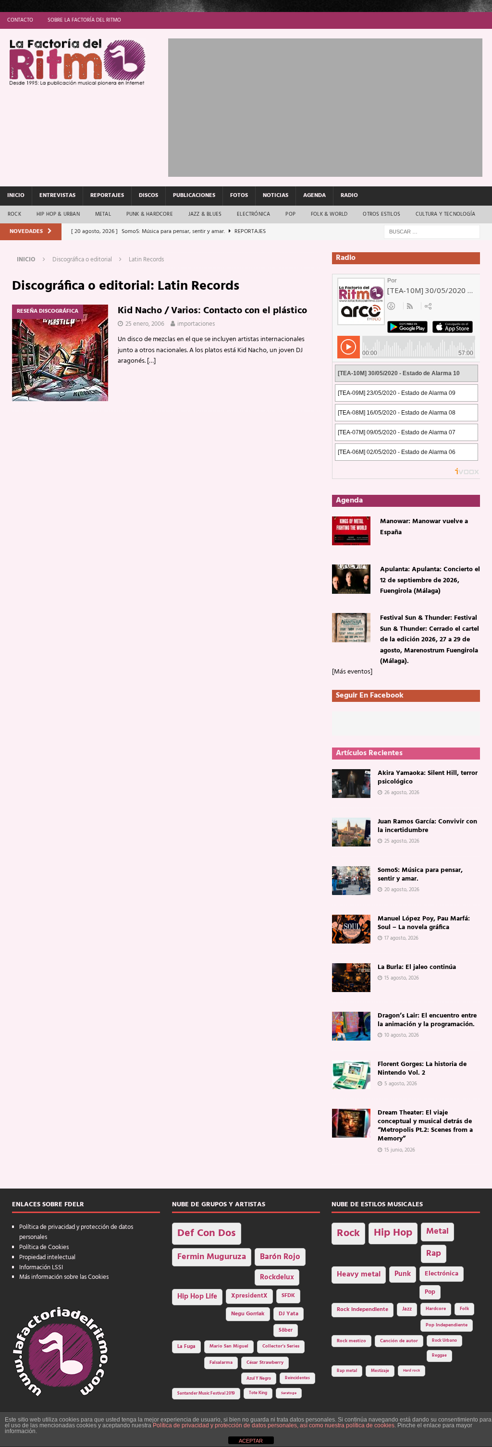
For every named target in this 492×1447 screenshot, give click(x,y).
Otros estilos (381, 214)
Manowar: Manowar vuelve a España (424, 527)
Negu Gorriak (248, 1314)
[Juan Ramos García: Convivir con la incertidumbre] (351, 832)
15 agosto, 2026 (401, 978)
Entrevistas (57, 195)
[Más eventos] (352, 671)
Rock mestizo (351, 1341)
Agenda (314, 195)
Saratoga (288, 1393)
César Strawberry (264, 1362)
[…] (151, 361)
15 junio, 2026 (399, 1150)
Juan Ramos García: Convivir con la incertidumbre (427, 826)
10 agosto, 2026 (401, 1035)
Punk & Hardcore (149, 214)
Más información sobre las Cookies (64, 1277)
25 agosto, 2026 (401, 841)
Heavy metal (359, 1274)
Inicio (16, 195)
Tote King (258, 1393)
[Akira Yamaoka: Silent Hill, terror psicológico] (351, 783)
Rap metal (347, 1370)
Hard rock (411, 1370)
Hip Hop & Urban (58, 214)
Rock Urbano (444, 1340)
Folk (464, 1308)
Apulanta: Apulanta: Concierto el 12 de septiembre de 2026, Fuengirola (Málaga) (430, 580)
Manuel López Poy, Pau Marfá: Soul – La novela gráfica (424, 923)
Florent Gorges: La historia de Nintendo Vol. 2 (422, 1069)
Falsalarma (221, 1363)
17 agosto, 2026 (401, 938)
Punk (402, 1274)
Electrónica (253, 214)
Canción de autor (399, 1341)
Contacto (20, 20)
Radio (349, 195)
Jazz (407, 1309)
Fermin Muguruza (211, 1257)
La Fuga (186, 1347)
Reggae (439, 1355)
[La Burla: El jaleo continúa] (351, 977)
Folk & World (329, 214)
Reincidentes (297, 1378)
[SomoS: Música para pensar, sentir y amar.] (351, 880)
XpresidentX (249, 1296)
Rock (14, 214)
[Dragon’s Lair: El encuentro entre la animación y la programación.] (351, 1026)
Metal (103, 214)
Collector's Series (280, 1346)
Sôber (286, 1330)
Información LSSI (41, 1268)
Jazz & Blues (204, 214)
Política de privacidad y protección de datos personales (76, 1232)
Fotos (239, 195)
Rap (433, 1254)
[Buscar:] (432, 231)
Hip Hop (393, 1233)
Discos (148, 195)
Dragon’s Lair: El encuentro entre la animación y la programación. (427, 1020)
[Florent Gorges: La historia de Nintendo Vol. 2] (351, 1074)
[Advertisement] (330, 105)
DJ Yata (288, 1314)
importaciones (196, 324)
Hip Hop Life (197, 1296)
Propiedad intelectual (47, 1257)
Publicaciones (194, 195)
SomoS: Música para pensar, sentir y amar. (420, 874)
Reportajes (107, 195)
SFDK (288, 1295)
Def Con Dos (206, 1233)
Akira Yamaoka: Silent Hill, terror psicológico (428, 777)
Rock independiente (362, 1309)
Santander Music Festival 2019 (206, 1393)
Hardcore (436, 1309)
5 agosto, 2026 (400, 1083)
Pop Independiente (446, 1325)
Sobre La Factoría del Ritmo (84, 20)
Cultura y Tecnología (445, 214)
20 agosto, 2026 (401, 889)
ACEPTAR (251, 1441)
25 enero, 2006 (144, 324)
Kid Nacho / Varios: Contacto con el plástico (212, 311)
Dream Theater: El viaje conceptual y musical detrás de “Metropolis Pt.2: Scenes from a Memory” (425, 1126)
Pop (290, 214)
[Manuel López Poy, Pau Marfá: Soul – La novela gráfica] (351, 929)
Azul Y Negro (258, 1378)
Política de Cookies (44, 1247)
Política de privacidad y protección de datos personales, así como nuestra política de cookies (273, 1425)
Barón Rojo (280, 1257)
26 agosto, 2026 (401, 792)
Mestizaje (380, 1371)
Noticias (275, 195)
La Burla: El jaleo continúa (417, 967)
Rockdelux (277, 1277)
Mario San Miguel (228, 1346)
